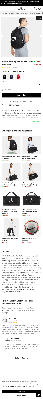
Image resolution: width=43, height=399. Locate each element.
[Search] (35, 8)
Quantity (5, 81)
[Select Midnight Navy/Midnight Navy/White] (11, 77)
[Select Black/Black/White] (5, 77)
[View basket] (39, 8)
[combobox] (21, 84)
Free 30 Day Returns (13, 105)
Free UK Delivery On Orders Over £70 (20, 102)
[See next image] (41, 37)
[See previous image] (1, 37)
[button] (39, 84)
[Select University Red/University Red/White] (18, 77)
